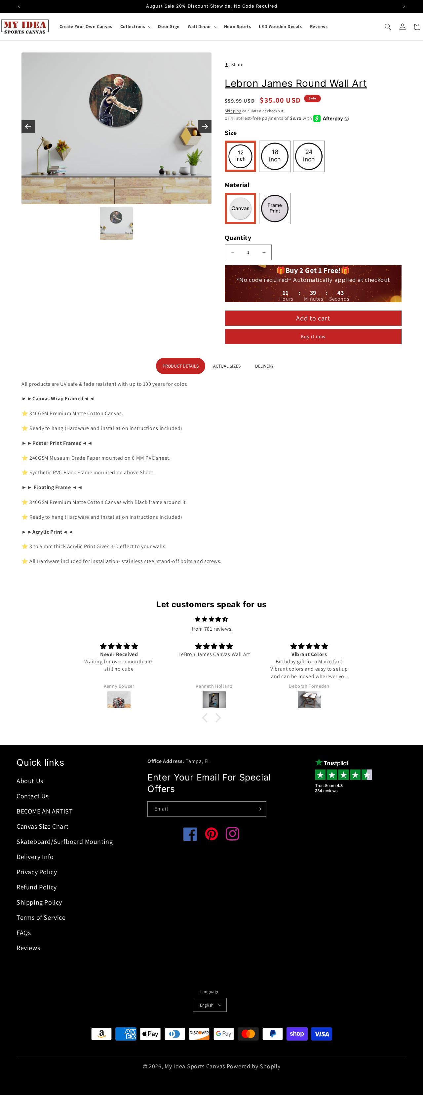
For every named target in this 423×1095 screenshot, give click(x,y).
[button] (135, 26)
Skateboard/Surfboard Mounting (65, 841)
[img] (211, 619)
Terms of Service (41, 917)
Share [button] (237, 64)
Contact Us (33, 796)
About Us (30, 781)
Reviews (28, 948)
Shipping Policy (39, 902)
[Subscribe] (258, 809)
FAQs (24, 932)
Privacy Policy (37, 872)
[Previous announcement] (19, 6)
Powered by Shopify (254, 1066)
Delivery (264, 366)
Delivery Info (35, 856)
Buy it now (313, 336)
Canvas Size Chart (42, 826)
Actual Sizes (227, 366)
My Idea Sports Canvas (195, 1066)
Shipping (233, 110)
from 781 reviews (212, 628)
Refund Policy (37, 887)
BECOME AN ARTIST (45, 811)
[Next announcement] (404, 6)
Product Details (181, 366)
